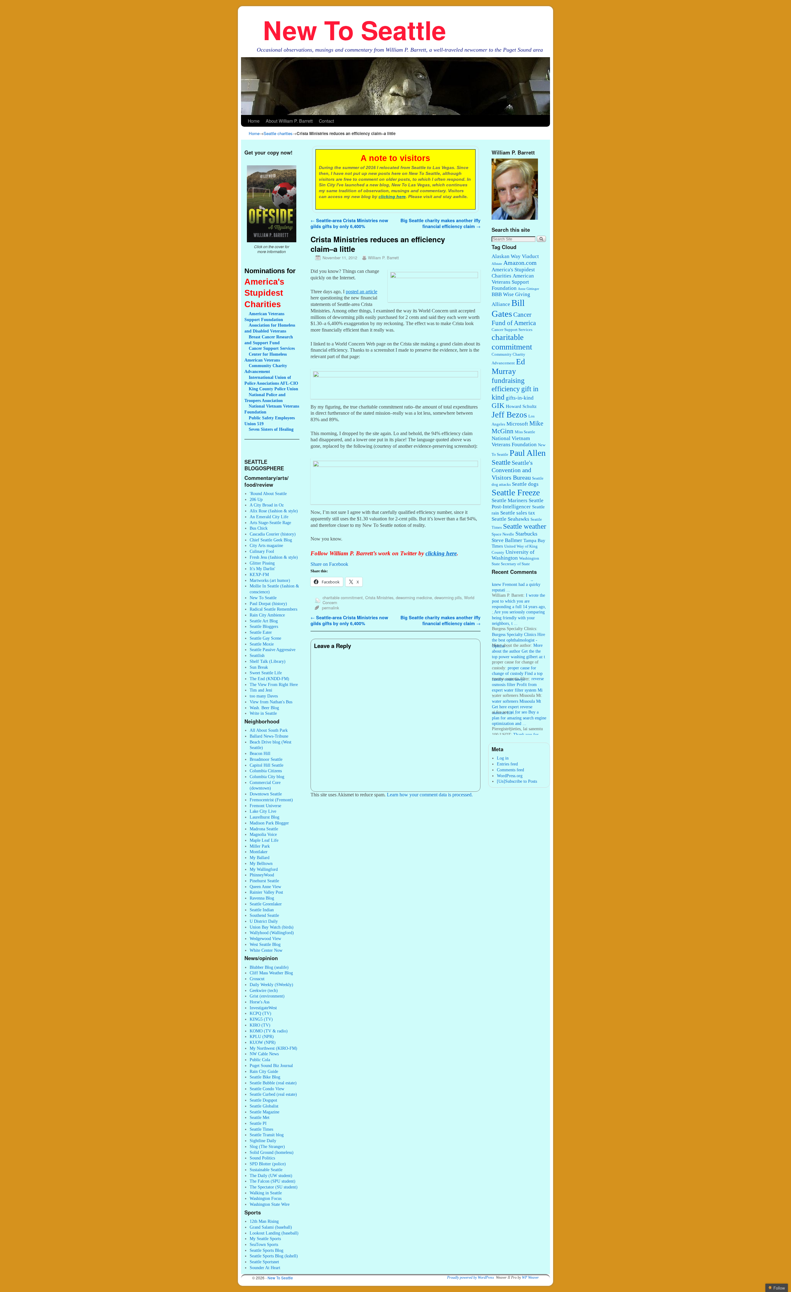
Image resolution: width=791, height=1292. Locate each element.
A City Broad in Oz (267, 504)
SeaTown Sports (264, 1244)
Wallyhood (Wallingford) (272, 932)
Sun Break (259, 667)
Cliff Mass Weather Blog (271, 972)
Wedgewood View (265, 938)
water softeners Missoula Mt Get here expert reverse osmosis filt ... (516, 695)
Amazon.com (520, 263)
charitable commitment (343, 597)
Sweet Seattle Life (266, 672)
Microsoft (517, 424)
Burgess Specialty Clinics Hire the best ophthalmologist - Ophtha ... (518, 629)
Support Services (272, 348)
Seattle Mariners (509, 500)
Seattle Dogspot (263, 1100)
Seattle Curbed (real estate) (273, 1094)
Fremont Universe (265, 805)
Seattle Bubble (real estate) (273, 1082)
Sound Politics (262, 1157)
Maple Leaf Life (264, 840)
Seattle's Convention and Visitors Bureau (512, 470)
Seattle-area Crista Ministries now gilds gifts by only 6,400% (349, 223)
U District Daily (264, 921)
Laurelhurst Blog (264, 817)
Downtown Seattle (266, 793)
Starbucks (526, 534)
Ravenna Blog (262, 898)
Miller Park (260, 846)
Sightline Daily (263, 1140)
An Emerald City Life (269, 516)
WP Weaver (530, 1277)
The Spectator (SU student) (274, 1186)
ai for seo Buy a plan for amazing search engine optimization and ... (519, 706)
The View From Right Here (274, 684)
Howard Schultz (521, 406)
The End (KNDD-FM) (269, 678)
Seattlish (257, 655)
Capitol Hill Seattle (266, 765)
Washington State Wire (270, 1204)
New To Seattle (354, 29)
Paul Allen (528, 453)
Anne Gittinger (528, 288)
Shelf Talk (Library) (268, 661)
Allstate (497, 263)
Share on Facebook (329, 564)
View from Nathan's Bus (271, 701)
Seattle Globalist (264, 1105)
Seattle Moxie (262, 644)
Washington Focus (265, 1198)
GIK (498, 405)
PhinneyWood (262, 874)
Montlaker (259, 851)
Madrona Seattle (264, 828)
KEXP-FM (259, 574)
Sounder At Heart (265, 1267)
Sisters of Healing (271, 429)
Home (254, 120)
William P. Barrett (383, 258)
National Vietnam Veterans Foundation (514, 441)
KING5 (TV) (261, 1019)
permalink (330, 608)
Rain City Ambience (267, 614)
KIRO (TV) (260, 1025)
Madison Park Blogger (269, 822)
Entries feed (507, 763)
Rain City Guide (264, 1071)
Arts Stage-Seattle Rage (270, 522)
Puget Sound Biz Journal (271, 1065)
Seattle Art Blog (264, 620)
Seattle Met (259, 1117)
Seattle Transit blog (267, 1134)
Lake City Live (263, 811)
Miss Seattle (525, 432)
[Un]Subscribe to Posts (517, 781)
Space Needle (503, 534)
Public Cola (260, 1059)
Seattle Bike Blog (265, 1076)
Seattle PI (258, 1123)
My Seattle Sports (265, 1238)
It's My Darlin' (262, 568)
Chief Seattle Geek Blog (271, 539)
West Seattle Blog (265, 944)
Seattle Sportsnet (264, 1261)
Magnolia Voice (263, 834)
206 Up (256, 499)
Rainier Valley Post (266, 892)
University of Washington (513, 555)
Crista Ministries (379, 597)
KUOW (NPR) (263, 1042)
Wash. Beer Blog (264, 707)
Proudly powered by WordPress (470, 1277)
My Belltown (261, 863)
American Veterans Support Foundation (513, 282)
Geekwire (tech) (264, 990)
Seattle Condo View (267, 1088)
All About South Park (269, 730)
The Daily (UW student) (271, 1175)
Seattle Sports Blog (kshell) (274, 1255)
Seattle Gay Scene (265, 638)
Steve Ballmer (507, 540)
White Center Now (266, 950)
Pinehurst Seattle (264, 880)
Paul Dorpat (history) (268, 603)
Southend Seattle (264, 915)
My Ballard (259, 857)
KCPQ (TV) (260, 1013)
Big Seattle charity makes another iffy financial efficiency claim (440, 223)
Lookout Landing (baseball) (274, 1233)
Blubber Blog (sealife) (269, 967)
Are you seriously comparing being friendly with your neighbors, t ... (518, 606)
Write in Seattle (263, 713)
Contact (326, 120)
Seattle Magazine (264, 1111)
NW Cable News (264, 1053)
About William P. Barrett (289, 120)
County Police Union (273, 388)
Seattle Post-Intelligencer (518, 504)
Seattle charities (278, 133)
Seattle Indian (262, 909)
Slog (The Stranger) (267, 1146)
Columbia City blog (267, 776)
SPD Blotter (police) (268, 1163)
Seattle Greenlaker (266, 903)
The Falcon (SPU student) (272, 1181)
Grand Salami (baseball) (271, 1227)
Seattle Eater (261, 632)
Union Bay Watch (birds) (272, 927)
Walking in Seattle (266, 1192)
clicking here (392, 196)
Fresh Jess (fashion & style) (274, 557)
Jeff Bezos (509, 414)
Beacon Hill (260, 753)
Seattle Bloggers (264, 626)
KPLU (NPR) (262, 1036)
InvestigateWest (263, 1007)
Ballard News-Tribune (269, 736)
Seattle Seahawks (510, 519)
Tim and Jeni (261, 690)
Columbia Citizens (266, 770)
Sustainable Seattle (266, 1169)
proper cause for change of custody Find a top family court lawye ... (517, 662)
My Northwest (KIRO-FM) (273, 1048)
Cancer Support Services (512, 330)
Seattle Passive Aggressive (272, 649)
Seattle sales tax (517, 513)
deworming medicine (414, 597)
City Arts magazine (266, 545)
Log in (503, 758)
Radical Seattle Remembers (273, 609)
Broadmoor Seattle (266, 759)
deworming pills (448, 597)
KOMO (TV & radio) (269, 1030)
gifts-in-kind (520, 398)
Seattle (501, 462)
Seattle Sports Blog (266, 1250)
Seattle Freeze (516, 492)
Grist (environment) (267, 995)
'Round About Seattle (268, 493)
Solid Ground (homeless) (272, 1152)
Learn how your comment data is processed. (430, 794)
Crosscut (257, 978)
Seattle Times (261, 1129)
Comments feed (510, 769)
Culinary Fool (262, 551)
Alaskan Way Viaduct (515, 256)
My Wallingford (264, 869)
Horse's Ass (259, 1001)
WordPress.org (509, 775)
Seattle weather (524, 526)
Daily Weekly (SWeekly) (271, 984)
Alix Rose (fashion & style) (274, 510)
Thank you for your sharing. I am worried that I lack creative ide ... (515, 729)
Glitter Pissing (262, 563)
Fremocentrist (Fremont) (271, 799)
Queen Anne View (265, 886)
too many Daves (264, 695)
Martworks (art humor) (270, 580)
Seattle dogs (525, 484)
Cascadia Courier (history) (273, 534)
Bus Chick (259, 528)
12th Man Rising (264, 1221)
